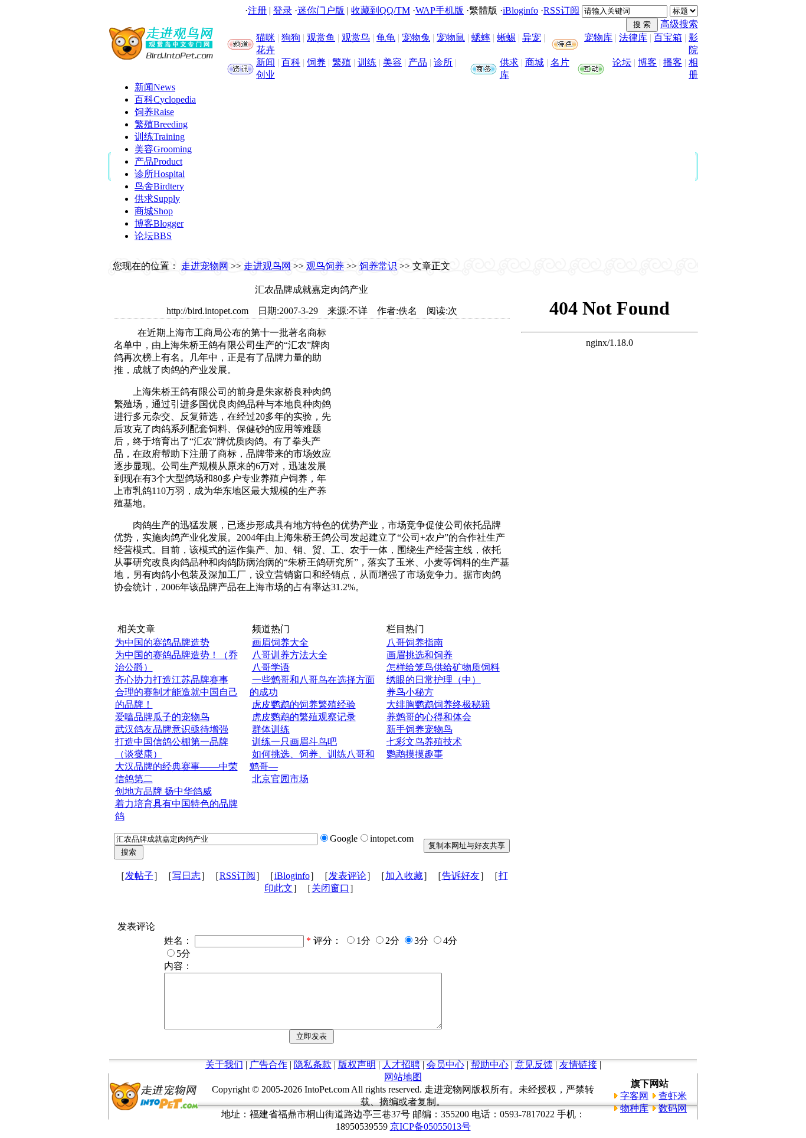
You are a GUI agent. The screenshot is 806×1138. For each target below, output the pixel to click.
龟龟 (385, 37)
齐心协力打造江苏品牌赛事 (171, 680)
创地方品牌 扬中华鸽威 (163, 791)
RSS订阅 (561, 10)
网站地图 (403, 1077)
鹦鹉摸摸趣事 (414, 754)
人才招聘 (401, 1064)
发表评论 (347, 876)
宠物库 (598, 37)
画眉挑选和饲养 (419, 655)
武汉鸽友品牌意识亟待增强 (171, 729)
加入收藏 (404, 876)
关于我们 (224, 1064)
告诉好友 (461, 876)
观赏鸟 (356, 37)
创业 (265, 75)
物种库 (634, 1108)
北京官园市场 (280, 779)
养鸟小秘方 (410, 692)
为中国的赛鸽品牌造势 (162, 642)
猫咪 (265, 37)
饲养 (316, 62)
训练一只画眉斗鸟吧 (294, 742)
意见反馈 (534, 1064)
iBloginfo (520, 10)
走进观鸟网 (267, 266)
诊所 (443, 62)
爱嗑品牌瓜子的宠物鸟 (162, 717)
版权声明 (357, 1064)
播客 (672, 62)
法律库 (633, 37)
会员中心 (445, 1064)
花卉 (265, 50)
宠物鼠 (451, 37)
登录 (282, 10)
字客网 (634, 1096)
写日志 (186, 876)
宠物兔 (416, 37)
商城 (534, 62)
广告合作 (268, 1064)
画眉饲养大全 (280, 642)
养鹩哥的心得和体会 (428, 717)
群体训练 (271, 729)
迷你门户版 (321, 10)
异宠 (531, 37)
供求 (509, 62)
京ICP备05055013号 (430, 1126)
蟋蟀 (480, 37)
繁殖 (341, 62)
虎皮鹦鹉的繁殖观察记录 (304, 717)
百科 (290, 62)
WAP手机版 (439, 10)
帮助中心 (490, 1064)
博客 (647, 62)
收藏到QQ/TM (380, 10)
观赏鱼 (321, 37)
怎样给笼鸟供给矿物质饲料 (443, 667)
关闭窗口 (330, 888)
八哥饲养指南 (414, 642)
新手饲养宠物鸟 (419, 729)
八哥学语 (271, 667)
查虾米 (672, 1096)
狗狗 (290, 37)
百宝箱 (668, 37)
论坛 (621, 62)
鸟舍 (159, 186)
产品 (417, 62)
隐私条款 (313, 1064)
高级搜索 (679, 24)
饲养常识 (378, 266)
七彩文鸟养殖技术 (424, 742)
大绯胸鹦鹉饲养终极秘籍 (438, 704)
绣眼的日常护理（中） (433, 680)
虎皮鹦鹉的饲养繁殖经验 (304, 704)
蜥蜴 (506, 37)
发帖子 (139, 876)
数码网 (672, 1108)
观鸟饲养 (325, 266)
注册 (257, 10)
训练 (367, 62)
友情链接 (578, 1064)
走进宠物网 (204, 266)
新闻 (265, 62)
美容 (392, 62)
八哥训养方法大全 (289, 655)
